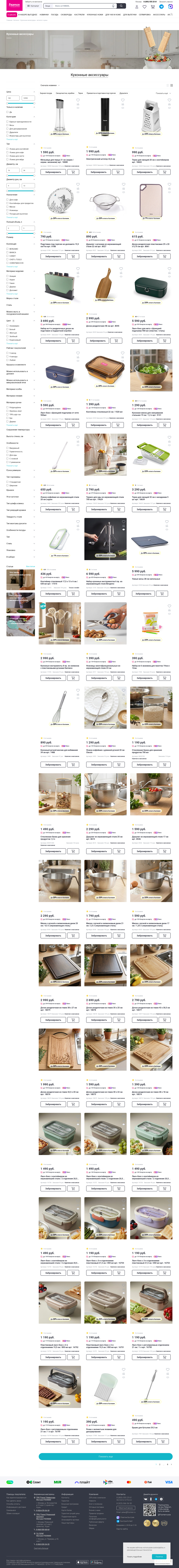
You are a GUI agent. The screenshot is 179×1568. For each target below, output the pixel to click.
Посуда (54, 15)
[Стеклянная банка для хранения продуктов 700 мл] (151, 708)
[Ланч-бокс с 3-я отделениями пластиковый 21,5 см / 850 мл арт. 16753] (151, 1218)
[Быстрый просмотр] (78, 108)
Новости (92, 1501)
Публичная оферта (96, 1522)
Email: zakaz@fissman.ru (126, 1512)
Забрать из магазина (33, 2)
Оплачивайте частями (70, 1520)
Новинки (44, 15)
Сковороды (66, 15)
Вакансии (93, 1525)
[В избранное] (78, 100)
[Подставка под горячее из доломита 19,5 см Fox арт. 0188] (60, 202)
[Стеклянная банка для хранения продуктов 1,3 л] (60, 794)
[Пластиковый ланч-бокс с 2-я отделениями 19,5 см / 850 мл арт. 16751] (105, 1302)
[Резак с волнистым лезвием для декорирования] (105, 1387)
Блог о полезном (95, 1504)
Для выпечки (130, 15)
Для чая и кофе (113, 15)
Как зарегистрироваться (16, 1498)
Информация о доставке (16, 1507)
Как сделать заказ (13, 1501)
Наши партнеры (67, 1523)
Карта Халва (66, 1510)
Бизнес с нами (94, 1510)
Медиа (91, 1528)
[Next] (171, 1464)
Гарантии (65, 1501)
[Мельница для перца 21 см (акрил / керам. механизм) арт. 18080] (60, 117)
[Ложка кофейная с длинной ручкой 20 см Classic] (105, 708)
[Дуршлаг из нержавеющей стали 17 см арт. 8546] (151, 794)
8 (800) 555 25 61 (150, 2)
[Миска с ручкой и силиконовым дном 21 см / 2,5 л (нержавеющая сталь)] (105, 881)
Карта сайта (122, 1529)
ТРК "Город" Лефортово (45, 1498)
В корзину (73, 172)
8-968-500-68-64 (42, 1530)
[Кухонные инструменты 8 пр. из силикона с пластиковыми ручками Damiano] (60, 623)
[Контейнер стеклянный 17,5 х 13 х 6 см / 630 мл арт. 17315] (60, 539)
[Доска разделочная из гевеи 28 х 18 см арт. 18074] (151, 1050)
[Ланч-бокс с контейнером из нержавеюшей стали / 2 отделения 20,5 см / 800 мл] (151, 1134)
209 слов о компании (97, 1498)
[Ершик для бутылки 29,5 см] (150, 1386)
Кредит (64, 1507)
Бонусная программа (70, 1504)
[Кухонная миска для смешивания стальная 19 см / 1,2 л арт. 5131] (151, 370)
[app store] (82, 1563)
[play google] (96, 1563)
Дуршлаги (124, 93)
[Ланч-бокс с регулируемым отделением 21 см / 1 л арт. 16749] (60, 1387)
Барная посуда (46, 93)
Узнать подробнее (134, 1557)
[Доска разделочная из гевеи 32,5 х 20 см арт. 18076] (60, 1050)
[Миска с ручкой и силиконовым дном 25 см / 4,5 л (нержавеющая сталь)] (60, 881)
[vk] (145, 1499)
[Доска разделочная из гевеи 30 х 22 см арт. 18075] (105, 1050)
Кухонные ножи (95, 15)
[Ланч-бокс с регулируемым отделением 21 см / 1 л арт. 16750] (151, 1302)
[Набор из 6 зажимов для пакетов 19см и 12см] (151, 623)
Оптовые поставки (96, 1507)
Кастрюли (79, 15)
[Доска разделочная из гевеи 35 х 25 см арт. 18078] (105, 965)
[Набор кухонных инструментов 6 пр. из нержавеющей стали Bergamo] (105, 539)
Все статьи (30, 566)
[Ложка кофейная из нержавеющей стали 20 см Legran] (60, 455)
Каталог (35, 6)
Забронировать (53, 172)
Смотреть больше (41, 1548)
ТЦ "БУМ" (40, 1534)
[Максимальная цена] (28, 98)
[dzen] (161, 1499)
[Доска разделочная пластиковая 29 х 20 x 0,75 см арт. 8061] (151, 202)
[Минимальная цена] (13, 98)
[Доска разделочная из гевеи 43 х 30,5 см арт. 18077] (151, 965)
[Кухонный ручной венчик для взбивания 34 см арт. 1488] (60, 708)
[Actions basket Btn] (153, 7)
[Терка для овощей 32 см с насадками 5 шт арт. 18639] (151, 455)
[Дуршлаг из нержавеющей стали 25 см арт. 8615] (105, 794)
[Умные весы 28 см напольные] (150, 538)
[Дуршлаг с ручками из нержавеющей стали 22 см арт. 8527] (105, 202)
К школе (12, 15)
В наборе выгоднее (27, 15)
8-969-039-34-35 (42, 1544)
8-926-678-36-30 (42, 1511)
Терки (80, 93)
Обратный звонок (126, 1508)
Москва (139, 2)
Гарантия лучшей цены (70, 1513)
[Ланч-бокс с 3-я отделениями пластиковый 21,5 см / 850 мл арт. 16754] (105, 1218)
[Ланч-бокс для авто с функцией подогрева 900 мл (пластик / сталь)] (151, 286)
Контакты (65, 1498)
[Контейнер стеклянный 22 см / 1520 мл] (105, 370)
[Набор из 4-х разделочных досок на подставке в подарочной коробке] (60, 286)
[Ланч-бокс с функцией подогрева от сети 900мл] (60, 370)
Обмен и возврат (13, 1513)
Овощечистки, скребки (65, 93)
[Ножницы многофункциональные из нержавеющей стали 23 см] (105, 623)
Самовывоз (11, 1510)
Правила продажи (96, 1513)
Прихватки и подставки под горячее (101, 93)
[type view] (167, 85)
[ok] (151, 1499)
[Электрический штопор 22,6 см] (105, 117)
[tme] (156, 1499)
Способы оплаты (13, 1504)
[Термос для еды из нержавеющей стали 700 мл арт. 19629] (105, 455)
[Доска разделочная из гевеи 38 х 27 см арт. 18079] (60, 965)
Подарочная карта (68, 1517)
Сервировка (145, 15)
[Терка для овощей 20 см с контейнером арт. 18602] (151, 117)
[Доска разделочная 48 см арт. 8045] (104, 285)
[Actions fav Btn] (144, 7)
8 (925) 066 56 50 (124, 1503)
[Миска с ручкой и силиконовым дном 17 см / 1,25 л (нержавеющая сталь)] (151, 881)
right (171, 14)
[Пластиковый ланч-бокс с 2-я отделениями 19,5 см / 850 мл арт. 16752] (60, 1302)
